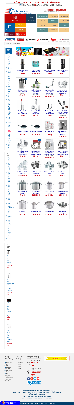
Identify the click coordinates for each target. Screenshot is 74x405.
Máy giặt (42, 29)
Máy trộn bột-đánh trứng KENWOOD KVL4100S (62, 133)
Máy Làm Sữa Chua (9, 222)
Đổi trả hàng (9, 377)
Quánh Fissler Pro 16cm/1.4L (36, 212)
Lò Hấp (9, 75)
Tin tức (43, 20)
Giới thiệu (53, 25)
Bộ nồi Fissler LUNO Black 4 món (36, 172)
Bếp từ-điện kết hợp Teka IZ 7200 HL (9, 309)
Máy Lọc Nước (9, 88)
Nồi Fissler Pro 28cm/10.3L (22, 212)
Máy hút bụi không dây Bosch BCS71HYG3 (49, 92)
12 (64, 41)
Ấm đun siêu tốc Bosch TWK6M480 (22, 91)
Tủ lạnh (64, 25)
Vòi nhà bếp (9, 119)
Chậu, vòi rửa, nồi (64, 20)
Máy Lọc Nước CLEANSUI (9, 205)
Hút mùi (9, 79)
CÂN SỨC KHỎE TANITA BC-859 (36, 71)
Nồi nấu (9, 164)
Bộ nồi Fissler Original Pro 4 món (22, 172)
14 (67, 41)
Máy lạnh (9, 92)
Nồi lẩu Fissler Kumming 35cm (63, 212)
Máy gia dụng (64, 16)
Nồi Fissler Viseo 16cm (49, 192)
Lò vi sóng (9, 72)
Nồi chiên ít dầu (9, 232)
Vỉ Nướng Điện (9, 217)
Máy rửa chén (9, 108)
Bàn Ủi (9, 227)
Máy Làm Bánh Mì (9, 174)
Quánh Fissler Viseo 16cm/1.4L (63, 192)
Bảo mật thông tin (8, 379)
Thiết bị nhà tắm (9, 124)
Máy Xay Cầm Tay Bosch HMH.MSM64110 (22, 112)
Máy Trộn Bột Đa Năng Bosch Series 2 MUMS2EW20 (62, 92)
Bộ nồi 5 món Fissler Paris (63, 172)
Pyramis (9, 238)
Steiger (9, 236)
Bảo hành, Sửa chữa (8, 374)
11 (63, 41)
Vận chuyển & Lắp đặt (8, 371)
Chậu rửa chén (9, 113)
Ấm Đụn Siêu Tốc (9, 187)
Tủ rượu (42, 25)
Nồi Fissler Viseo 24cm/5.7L (22, 192)
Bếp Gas (9, 64)
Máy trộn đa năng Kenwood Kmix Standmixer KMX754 (36, 153)
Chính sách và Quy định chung (8, 364)
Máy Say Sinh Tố (9, 194)
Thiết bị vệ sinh (53, 16)
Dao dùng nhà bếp (9, 180)
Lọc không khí (9, 146)
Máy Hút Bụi (9, 211)
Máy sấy (9, 103)
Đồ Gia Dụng (9, 130)
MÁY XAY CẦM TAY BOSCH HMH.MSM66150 (36, 112)
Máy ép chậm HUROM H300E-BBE (49, 71)
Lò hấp (53, 20)
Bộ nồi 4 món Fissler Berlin (49, 172)
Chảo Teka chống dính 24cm (22, 132)
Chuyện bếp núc (53, 29)
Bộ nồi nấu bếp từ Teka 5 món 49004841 (49, 132)
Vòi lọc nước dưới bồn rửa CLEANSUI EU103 (9, 335)
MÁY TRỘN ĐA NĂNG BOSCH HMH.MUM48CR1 (22, 153)
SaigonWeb (52, 403)
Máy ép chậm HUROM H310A (22, 71)
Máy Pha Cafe (9, 168)
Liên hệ (64, 29)
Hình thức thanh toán (8, 368)
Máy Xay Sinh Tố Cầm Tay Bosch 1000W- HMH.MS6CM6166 (62, 112)
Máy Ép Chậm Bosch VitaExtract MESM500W (36, 92)
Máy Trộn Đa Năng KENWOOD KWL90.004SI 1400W (62, 153)
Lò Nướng (9, 68)
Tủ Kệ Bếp (9, 141)
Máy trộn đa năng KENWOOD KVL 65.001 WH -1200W (49, 153)
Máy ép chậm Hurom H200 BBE (62, 71)
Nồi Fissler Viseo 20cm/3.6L (36, 192)
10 (61, 41)
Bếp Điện (9, 60)
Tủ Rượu (9, 96)
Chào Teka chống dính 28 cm (36, 132)
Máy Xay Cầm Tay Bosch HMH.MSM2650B (49, 112)
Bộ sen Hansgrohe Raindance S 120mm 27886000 (9, 285)
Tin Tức (19, 364)
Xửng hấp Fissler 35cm (49, 212)
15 (68, 41)
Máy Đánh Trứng (9, 200)
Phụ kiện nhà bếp (43, 16)
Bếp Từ (9, 56)
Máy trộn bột (9, 159)
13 (65, 41)
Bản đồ (19, 368)
